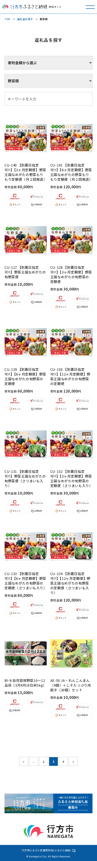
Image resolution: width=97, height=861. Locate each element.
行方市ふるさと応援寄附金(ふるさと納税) (46, 850)
